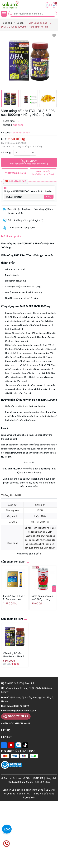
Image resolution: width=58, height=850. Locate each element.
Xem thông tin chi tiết (28, 554)
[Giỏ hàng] (54, 5)
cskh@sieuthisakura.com (22, 710)
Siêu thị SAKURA (11, 468)
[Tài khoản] (47, 5)
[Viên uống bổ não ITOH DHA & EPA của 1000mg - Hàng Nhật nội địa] (14, 636)
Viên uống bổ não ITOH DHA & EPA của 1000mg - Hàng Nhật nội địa (14, 655)
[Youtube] (11, 745)
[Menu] (4, 14)
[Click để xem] (29, 60)
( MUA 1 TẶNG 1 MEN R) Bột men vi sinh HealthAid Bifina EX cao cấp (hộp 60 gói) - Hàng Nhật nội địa (14, 598)
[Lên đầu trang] (54, 842)
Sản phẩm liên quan (13, 561)
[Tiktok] (25, 745)
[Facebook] (4, 745)
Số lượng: (6, 152)
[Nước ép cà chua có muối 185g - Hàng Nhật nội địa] (43, 579)
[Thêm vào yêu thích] (54, 35)
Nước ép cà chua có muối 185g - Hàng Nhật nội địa (42, 598)
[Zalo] (18, 745)
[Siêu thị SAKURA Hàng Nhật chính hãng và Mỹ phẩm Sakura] (12, 5)
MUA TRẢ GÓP (43, 172)
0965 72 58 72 (21, 706)
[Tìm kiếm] (11, 14)
